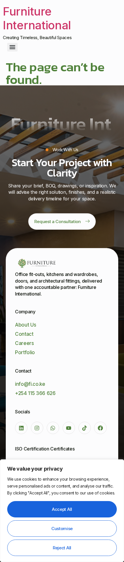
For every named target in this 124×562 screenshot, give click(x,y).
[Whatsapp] (53, 428)
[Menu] (12, 47)
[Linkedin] (21, 428)
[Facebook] (100, 428)
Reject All (62, 548)
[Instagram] (37, 428)
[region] (62, 510)
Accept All (62, 509)
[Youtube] (69, 428)
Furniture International (37, 18)
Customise (62, 528)
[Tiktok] (84, 428)
